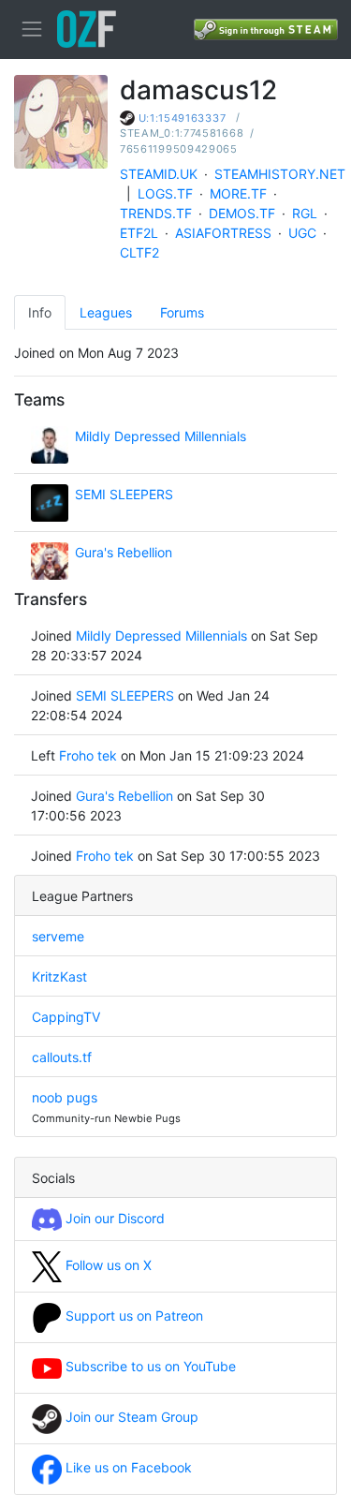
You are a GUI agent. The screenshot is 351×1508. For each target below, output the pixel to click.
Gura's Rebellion (123, 552)
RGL (304, 213)
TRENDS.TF (156, 213)
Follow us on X (107, 1265)
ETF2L (139, 233)
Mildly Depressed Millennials (160, 436)
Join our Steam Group (130, 1417)
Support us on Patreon (132, 1315)
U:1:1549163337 (183, 118)
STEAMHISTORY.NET (279, 174)
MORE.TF (238, 193)
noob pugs (64, 1097)
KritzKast (59, 976)
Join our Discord (113, 1218)
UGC (302, 233)
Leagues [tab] (106, 312)
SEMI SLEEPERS (124, 494)
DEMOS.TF (242, 213)
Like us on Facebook (127, 1467)
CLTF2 (139, 252)
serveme (58, 936)
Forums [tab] (182, 312)
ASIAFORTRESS (223, 233)
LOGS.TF (165, 193)
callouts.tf (62, 1057)
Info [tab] (39, 312)
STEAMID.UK (158, 174)
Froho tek (88, 755)
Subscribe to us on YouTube (149, 1366)
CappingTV (66, 1017)
